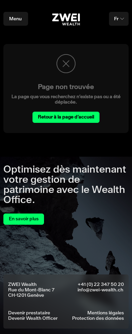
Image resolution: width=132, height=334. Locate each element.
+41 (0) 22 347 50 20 (101, 284)
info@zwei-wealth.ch (100, 290)
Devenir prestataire (29, 313)
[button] (119, 19)
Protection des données (98, 318)
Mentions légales (105, 313)
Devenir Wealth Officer (33, 318)
